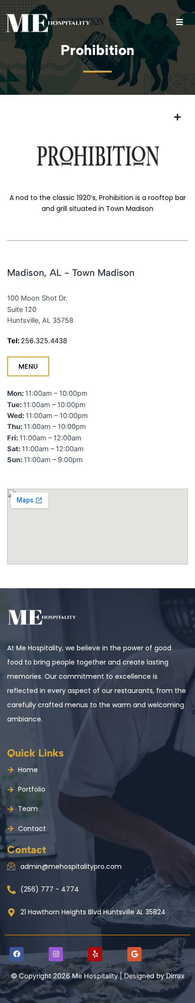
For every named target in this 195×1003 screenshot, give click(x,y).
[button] (177, 117)
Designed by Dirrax (153, 976)
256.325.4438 (44, 341)
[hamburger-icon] (179, 23)
